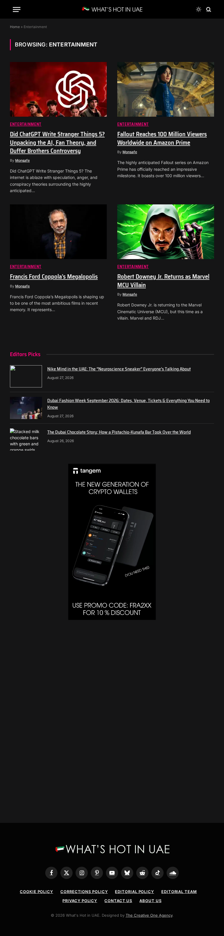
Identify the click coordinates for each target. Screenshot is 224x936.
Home (15, 27)
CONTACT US (118, 900)
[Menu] (16, 9)
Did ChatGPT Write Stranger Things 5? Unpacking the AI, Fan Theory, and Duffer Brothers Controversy (57, 142)
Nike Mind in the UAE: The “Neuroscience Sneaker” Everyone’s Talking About (119, 369)
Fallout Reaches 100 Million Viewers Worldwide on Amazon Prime (162, 138)
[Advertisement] (112, 675)
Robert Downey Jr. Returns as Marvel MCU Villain (163, 281)
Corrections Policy (84, 891)
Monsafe (22, 160)
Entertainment (25, 124)
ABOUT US (150, 900)
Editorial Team (179, 891)
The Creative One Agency (149, 915)
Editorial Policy (134, 891)
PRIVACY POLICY (79, 900)
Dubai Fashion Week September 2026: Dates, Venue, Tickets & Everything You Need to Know (128, 404)
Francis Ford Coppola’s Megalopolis (54, 277)
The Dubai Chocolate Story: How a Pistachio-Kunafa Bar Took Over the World (119, 432)
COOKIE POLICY (36, 891)
